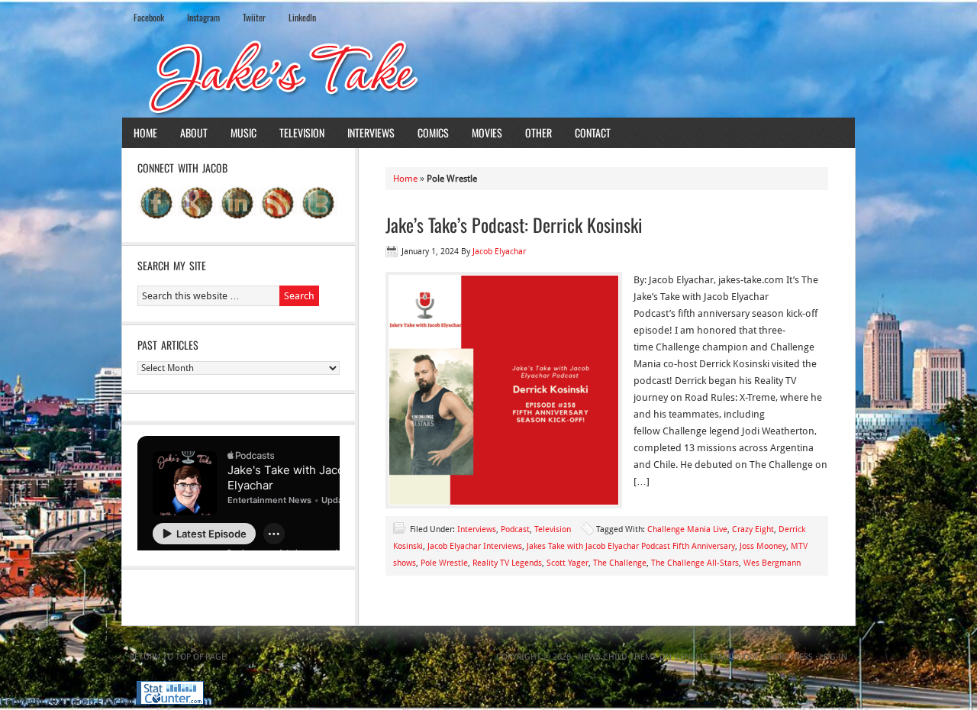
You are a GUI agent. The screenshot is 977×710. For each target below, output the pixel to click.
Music (243, 132)
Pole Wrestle (444, 563)
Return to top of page (178, 657)
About (194, 132)
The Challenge (619, 563)
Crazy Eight (753, 529)
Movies (487, 132)
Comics (433, 132)
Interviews (371, 132)
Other (538, 132)
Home (145, 132)
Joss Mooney (763, 546)
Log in (833, 657)
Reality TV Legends (507, 563)
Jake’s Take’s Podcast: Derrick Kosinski (514, 224)
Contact (593, 132)
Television (301, 132)
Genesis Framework (716, 657)
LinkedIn (302, 17)
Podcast (515, 529)
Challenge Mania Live (687, 529)
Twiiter (254, 17)
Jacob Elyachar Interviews (474, 546)
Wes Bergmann (772, 563)
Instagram (203, 17)
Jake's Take (488, 76)
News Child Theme (617, 657)
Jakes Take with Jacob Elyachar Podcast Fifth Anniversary (631, 546)
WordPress (789, 657)
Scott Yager (567, 563)
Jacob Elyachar (499, 252)
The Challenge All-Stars (695, 563)
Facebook (149, 17)
